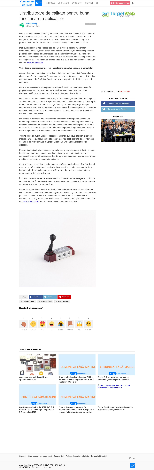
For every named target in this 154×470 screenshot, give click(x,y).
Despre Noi (58, 456)
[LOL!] (51, 324)
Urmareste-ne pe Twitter (117, 109)
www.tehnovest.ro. (35, 63)
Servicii (89, 3)
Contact (22, 456)
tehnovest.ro (63, 301)
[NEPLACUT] (88, 324)
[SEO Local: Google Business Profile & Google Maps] (118, 14)
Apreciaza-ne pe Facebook (118, 104)
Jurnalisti (63, 3)
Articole (50, 3)
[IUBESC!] (42, 324)
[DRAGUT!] (33, 324)
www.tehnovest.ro (31, 201)
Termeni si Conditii (99, 456)
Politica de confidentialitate (77, 456)
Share (36, 297)
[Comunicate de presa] (30, 3)
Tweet (50, 297)
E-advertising (31, 24)
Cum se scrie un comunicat (40, 456)
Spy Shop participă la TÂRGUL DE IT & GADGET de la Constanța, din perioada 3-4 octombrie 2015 (36, 409)
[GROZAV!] (23, 324)
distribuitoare (28, 301)
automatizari (46, 301)
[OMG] (79, 324)
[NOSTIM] (60, 324)
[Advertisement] (118, 53)
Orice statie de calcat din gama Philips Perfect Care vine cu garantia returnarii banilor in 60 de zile (76, 379)
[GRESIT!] (70, 324)
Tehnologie (90, 24)
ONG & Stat (77, 3)
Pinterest (65, 297)
